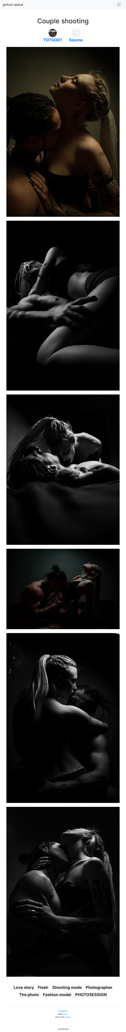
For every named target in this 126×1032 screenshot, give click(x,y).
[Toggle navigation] (118, 4)
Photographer (99, 987)
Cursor (67, 1017)
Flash (43, 987)
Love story (24, 987)
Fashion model (57, 994)
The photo (29, 994)
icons (65, 1014)
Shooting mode (67, 987)
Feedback (63, 1011)
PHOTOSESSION (91, 994)
